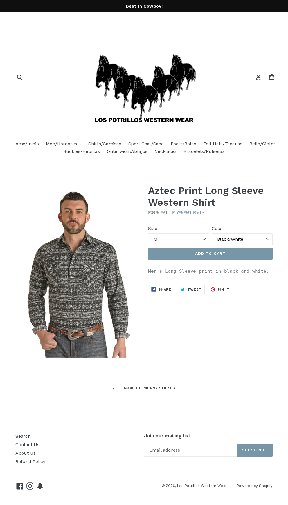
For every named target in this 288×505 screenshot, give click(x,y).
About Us (25, 453)
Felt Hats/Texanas (222, 143)
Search (23, 436)
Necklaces (165, 151)
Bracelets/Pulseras (204, 151)
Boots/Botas (183, 143)
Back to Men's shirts (148, 388)
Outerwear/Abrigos (127, 151)
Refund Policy (30, 461)
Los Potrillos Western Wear (202, 486)
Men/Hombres (65, 143)
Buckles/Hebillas (81, 151)
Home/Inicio (25, 143)
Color (217, 228)
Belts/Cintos (262, 143)
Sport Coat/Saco (146, 143)
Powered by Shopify (255, 486)
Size (152, 228)
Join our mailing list (167, 436)
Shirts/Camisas (104, 143)
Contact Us (27, 444)
